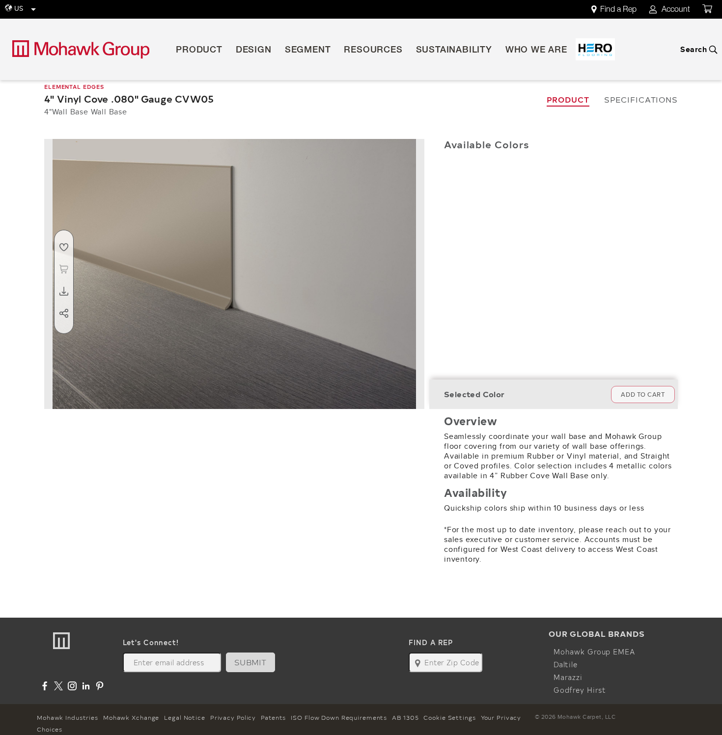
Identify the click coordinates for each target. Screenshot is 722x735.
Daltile (566, 664)
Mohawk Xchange (131, 717)
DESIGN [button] (254, 50)
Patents (273, 717)
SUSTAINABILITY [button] (454, 50)
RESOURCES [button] (373, 50)
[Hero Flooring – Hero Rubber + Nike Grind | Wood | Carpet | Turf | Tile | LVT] (595, 49)
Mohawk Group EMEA (594, 651)
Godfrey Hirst (580, 690)
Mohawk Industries (67, 717)
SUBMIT (250, 662)
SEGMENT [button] (308, 50)
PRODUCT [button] (199, 50)
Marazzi (568, 677)
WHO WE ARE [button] (536, 50)
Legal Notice (184, 717)
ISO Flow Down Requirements (339, 717)
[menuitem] (619, 9)
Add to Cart (643, 394)
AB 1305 (405, 717)
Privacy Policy (233, 717)
